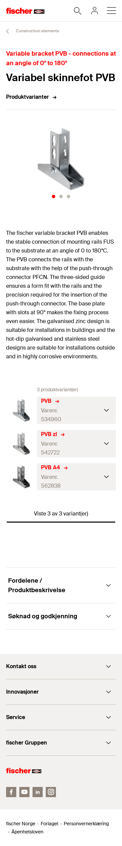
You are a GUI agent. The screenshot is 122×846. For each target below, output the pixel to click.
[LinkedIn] (38, 792)
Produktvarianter (27, 96)
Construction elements (37, 31)
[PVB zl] (21, 443)
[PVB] (21, 410)
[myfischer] (94, 10)
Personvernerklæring (86, 824)
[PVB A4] (21, 477)
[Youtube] (24, 792)
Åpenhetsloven (27, 832)
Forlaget (49, 824)
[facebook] (11, 792)
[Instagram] (51, 792)
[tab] (53, 196)
